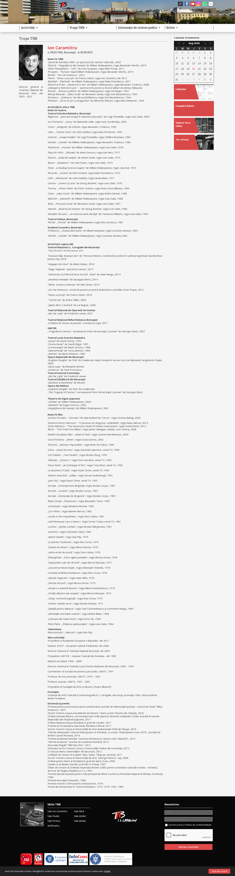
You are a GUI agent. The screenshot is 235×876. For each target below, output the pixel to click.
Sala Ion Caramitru (57, 811)
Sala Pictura (53, 820)
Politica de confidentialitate (198, 824)
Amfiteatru (53, 825)
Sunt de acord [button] (219, 871)
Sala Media (80, 820)
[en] (210, 4)
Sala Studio (53, 816)
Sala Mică (79, 811)
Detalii (107, 871)
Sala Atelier (80, 816)
